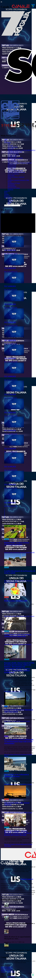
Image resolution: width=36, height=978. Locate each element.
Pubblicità (10, 189)
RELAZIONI (11, 159)
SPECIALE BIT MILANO (15, 170)
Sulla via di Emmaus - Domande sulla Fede (20, 163)
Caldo (25, 812)
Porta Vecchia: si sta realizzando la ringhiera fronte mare (16, 775)
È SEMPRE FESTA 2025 (15, 152)
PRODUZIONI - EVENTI (15, 158)
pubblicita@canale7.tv (7, 970)
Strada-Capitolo (8, 582)
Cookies (3, 971)
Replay (10, 181)
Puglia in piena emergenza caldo (15, 601)
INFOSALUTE (12, 164)
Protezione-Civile (24, 616)
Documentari (11, 185)
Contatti (6, 194)
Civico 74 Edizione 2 (13, 174)
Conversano (7, 691)
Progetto (27, 721)
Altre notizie (7, 846)
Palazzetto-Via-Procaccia (26, 580)
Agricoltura (16, 552)
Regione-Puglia (8, 552)
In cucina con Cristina (14, 188)
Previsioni (21, 812)
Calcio (10, 721)
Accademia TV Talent (14, 183)
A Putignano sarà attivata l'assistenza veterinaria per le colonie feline (17, 635)
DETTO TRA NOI (13, 153)
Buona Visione (12, 167)
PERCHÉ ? (11, 148)
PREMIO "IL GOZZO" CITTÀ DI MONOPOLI (21, 150)
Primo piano (11, 175)
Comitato (12, 844)
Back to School (12, 186)
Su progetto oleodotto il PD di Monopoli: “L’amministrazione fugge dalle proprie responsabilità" (18, 741)
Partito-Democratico (15, 754)
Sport (5, 706)
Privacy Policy (11, 971)
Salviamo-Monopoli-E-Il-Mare (23, 844)
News (5, 192)
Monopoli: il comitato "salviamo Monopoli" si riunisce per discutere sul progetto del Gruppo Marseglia (18, 833)
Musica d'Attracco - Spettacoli (16, 177)
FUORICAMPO (12, 156)
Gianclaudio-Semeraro (18, 721)
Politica (6, 736)
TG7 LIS (10, 145)
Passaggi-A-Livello (16, 691)
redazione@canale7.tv (7, 968)
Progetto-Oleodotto (26, 754)
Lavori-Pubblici (14, 580)
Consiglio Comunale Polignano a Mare (18, 180)
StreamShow (11, 976)
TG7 (5, 141)
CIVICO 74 (11, 169)
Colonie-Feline (14, 644)
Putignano (7, 644)
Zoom (9, 178)
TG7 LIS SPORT (12, 161)
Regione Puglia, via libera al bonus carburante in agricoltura (16, 543)
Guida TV (7, 191)
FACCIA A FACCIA (13, 155)
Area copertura (8, 197)
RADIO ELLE (12, 166)
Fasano (6, 721)
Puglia (10, 616)
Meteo (6, 616)
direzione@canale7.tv (27, 879)
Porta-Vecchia (14, 784)
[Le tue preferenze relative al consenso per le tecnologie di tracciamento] (33, 975)
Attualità (6, 539)
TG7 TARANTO (12, 147)
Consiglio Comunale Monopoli (16, 172)
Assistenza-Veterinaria (25, 644)
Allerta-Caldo (15, 616)
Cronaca (6, 597)
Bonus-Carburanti (25, 552)
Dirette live (7, 196)
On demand (7, 142)
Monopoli (7, 580)
